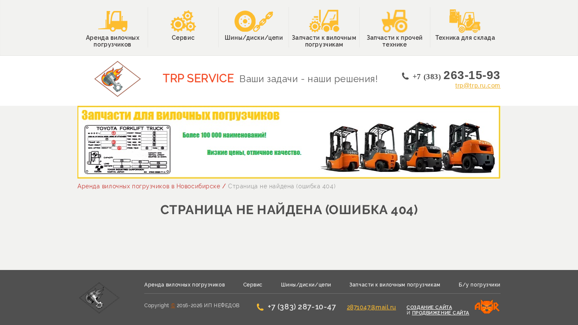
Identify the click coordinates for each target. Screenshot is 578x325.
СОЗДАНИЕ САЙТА (429, 307)
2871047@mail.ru (371, 307)
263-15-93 (457, 75)
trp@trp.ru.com (478, 85)
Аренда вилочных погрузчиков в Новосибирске (148, 186)
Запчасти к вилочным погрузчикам (395, 285)
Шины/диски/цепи (306, 285)
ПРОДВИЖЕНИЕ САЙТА (441, 313)
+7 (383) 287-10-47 (302, 307)
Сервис (253, 285)
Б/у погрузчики (480, 285)
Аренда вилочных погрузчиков (184, 285)
